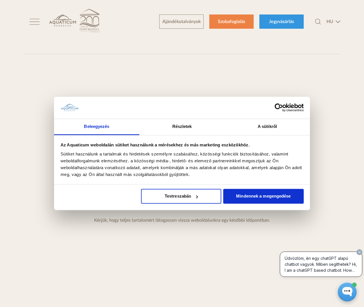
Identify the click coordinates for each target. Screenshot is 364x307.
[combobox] (333, 21)
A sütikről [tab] (267, 126)
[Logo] (62, 21)
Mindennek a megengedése (263, 196)
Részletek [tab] (182, 126)
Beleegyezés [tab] (96, 126)
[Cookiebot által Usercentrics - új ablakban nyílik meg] (279, 107)
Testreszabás (178, 196)
